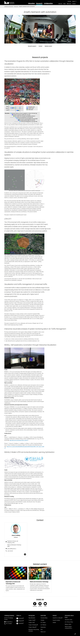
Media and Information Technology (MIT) (14, 545)
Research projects (32, 46)
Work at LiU (69, 3)
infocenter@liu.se (9, 621)
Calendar (42, 620)
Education (31, 3)
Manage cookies (68, 624)
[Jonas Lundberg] (16, 554)
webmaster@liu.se (68, 628)
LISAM (54, 622)
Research (39, 3)
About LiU (60, 3)
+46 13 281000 (9, 623)
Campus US (31, 622)
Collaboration (48, 3)
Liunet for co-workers (57, 617)
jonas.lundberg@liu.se (11, 548)
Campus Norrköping (33, 624)
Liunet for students (56, 620)
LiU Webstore (43, 624)
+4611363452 (10, 551)
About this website (68, 619)
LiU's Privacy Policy (69, 622)
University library (44, 617)
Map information (32, 617)
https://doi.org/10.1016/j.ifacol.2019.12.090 (18, 440)
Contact (74, 3)
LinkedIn (20, 623)
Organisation (43, 627)
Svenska (69, 1)
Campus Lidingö (32, 627)
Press (42, 629)
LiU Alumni (43, 622)
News (64, 3)
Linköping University (8, 6)
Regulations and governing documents (34, 630)
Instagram (21, 620)
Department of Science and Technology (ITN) (12, 541)
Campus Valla (31, 620)
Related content (48, 46)
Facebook (20, 618)
